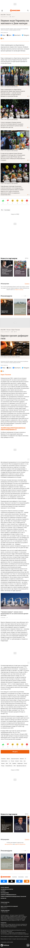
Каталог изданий (5, 887)
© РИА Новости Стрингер (6, 356)
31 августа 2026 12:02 (5, 331)
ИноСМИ (3, 14)
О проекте (3, 891)
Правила (27, 283)
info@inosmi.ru (4, 907)
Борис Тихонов (16, 329)
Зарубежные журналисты (7, 889)
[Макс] (3, 35)
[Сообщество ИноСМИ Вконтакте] (19, 881)
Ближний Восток (9, 765)
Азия (24, 761)
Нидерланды (20, 763)
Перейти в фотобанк (16, 356)
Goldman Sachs (4, 761)
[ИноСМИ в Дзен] (11, 881)
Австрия (17, 761)
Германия (22, 758)
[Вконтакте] (17, 35)
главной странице (19, 289)
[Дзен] (9, 35)
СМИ (14, 765)
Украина (3, 763)
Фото (2, 210)
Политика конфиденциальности (8, 894)
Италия (25, 763)
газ (9, 761)
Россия (8, 14)
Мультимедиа (7, 210)
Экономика (3, 758)
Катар (21, 761)
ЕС (25, 758)
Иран (7, 763)
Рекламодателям (5, 892)
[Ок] (2, 38)
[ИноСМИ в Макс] (4, 881)
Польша (2, 765)
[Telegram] (25, 35)
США (10, 763)
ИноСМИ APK (3, 898)
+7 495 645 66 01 (4, 911)
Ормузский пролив (15, 758)
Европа (8, 758)
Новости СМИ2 (15, 214)
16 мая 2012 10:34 (4, 16)
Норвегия (14, 763)
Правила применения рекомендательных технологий (13, 896)
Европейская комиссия (21, 765)
